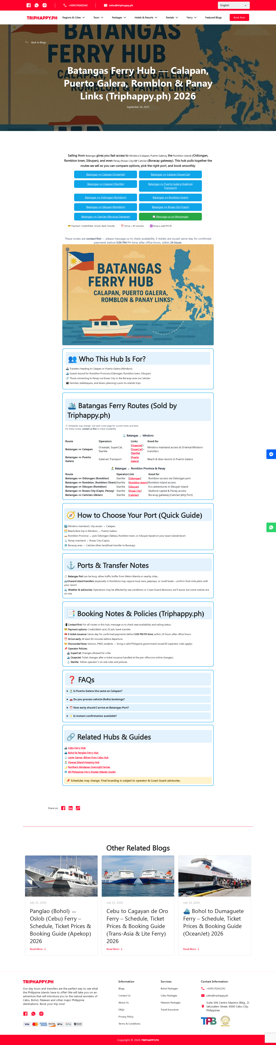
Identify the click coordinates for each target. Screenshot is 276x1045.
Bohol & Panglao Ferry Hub (83, 752)
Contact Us (124, 995)
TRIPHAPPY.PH (150, 1040)
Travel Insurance (170, 1009)
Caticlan (133, 495)
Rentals (170, 17)
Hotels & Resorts (144, 17)
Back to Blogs (38, 42)
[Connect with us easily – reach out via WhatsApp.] (271, 527)
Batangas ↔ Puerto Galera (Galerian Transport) (170, 186)
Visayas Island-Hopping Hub (83, 762)
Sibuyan (133, 486)
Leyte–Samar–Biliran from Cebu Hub (88, 757)
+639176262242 (78, 5)
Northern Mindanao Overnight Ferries (89, 767)
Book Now (239, 17)
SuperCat (137, 449)
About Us (124, 1002)
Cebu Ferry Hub (77, 747)
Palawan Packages (170, 1002)
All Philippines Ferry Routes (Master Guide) (92, 771)
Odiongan (134, 478)
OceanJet (137, 445)
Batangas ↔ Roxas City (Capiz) (170, 207)
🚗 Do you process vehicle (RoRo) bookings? (97, 699)
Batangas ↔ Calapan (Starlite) (105, 184)
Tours (96, 17)
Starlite (135, 453)
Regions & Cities (71, 17)
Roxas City (135, 490)
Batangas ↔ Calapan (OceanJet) (105, 174)
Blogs (122, 988)
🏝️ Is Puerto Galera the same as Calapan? (95, 691)
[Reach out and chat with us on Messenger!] (271, 454)
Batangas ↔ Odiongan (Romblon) (105, 197)
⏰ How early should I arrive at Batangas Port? (99, 707)
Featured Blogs (213, 17)
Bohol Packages (169, 988)
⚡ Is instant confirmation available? (93, 716)
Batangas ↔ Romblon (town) (170, 197)
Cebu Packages (169, 995)
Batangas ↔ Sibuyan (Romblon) (105, 207)
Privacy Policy (126, 1016)
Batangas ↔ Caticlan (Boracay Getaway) (105, 216)
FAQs (121, 1009)
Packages (117, 17)
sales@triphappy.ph (121, 5)
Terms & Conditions (129, 1023)
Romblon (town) (138, 482)
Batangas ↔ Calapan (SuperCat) (170, 174)
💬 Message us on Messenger (170, 216)
